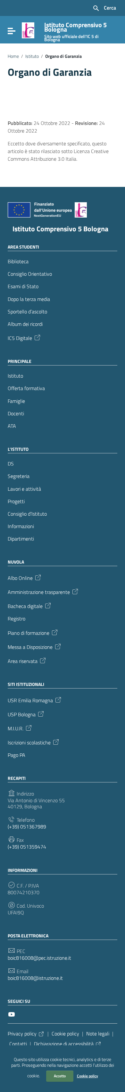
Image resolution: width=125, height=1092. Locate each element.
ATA (12, 426)
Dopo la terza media (29, 299)
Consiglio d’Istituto (27, 514)
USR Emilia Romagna (30, 699)
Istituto (32, 56)
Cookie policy (87, 1076)
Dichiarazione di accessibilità (64, 1044)
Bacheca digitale (25, 605)
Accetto (60, 1076)
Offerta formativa (26, 388)
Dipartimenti (21, 539)
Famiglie (16, 401)
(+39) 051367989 (27, 827)
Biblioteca (18, 261)
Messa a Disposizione (30, 646)
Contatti (18, 1044)
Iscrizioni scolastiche (29, 741)
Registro (16, 619)
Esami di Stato (23, 286)
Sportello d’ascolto (27, 312)
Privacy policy (22, 1033)
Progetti (16, 501)
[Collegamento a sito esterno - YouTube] (11, 1014)
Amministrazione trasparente (39, 591)
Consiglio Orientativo (30, 274)
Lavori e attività (24, 489)
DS (11, 464)
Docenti (16, 414)
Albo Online (20, 577)
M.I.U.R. (15, 727)
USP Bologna (22, 713)
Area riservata (23, 660)
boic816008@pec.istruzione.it (39, 958)
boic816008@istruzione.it (35, 978)
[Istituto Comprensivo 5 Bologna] (28, 30)
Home (13, 56)
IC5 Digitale (20, 337)
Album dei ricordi (25, 324)
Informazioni (21, 526)
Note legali (97, 1033)
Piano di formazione (28, 632)
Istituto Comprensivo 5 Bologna (60, 228)
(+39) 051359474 (27, 847)
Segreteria (18, 476)
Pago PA (16, 755)
